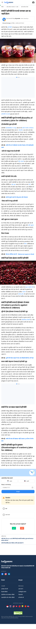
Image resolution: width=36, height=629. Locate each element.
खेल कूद (14, 184)
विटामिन (21, 130)
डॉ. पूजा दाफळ (17, 18)
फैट (30, 184)
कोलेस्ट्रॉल (21, 294)
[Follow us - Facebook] (2, 574)
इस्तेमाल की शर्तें (4, 589)
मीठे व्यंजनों (21, 161)
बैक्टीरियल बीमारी (26, 319)
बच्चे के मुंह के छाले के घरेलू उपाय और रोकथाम (17, 197)
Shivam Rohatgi (6, 23)
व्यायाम (24, 292)
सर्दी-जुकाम (31, 225)
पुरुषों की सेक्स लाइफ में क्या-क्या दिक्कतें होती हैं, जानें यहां (19, 358)
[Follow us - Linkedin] (9, 574)
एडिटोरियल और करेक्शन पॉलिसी (7, 594)
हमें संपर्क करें (21, 597)
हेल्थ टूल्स (20, 580)
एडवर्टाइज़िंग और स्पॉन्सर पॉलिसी (7, 597)
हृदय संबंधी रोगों (29, 287)
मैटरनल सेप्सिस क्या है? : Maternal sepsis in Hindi (20, 254)
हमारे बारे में (21, 589)
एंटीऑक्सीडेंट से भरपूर (11, 128)
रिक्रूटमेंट (21, 594)
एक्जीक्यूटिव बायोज (22, 591)
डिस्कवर (3, 580)
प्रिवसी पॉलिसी (4, 591)
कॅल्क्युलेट (18, 491)
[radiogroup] (18, 481)
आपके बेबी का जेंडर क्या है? (7, 478)
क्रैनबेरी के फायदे (5, 114)
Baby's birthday (6, 484)
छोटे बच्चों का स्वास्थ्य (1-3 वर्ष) (12, 6)
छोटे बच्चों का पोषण (24, 6)
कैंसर (25, 243)
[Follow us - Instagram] (6, 574)
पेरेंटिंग (2, 6)
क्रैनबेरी (10, 27)
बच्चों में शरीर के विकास (27, 128)
